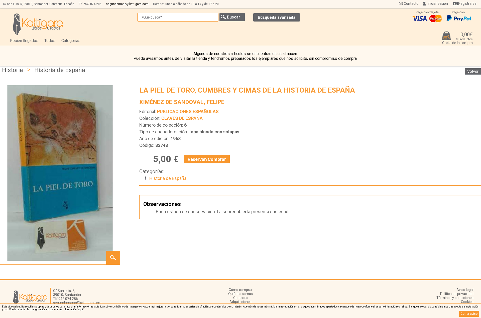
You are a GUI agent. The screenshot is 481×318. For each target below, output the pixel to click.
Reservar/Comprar (207, 159)
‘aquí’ (80, 309)
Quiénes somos (240, 294)
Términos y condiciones (454, 298)
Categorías (70, 40)
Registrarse (467, 4)
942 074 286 (92, 4)
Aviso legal (464, 290)
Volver (472, 71)
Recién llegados (24, 40)
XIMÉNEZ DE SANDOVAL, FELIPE (181, 102)
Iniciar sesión (438, 4)
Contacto (411, 4)
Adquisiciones (240, 302)
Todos (49, 40)
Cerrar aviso (469, 313)
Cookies (467, 302)
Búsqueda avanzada (276, 17)
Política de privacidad (456, 294)
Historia (12, 70)
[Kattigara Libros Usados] (38, 24)
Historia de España (59, 70)
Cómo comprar (241, 290)
